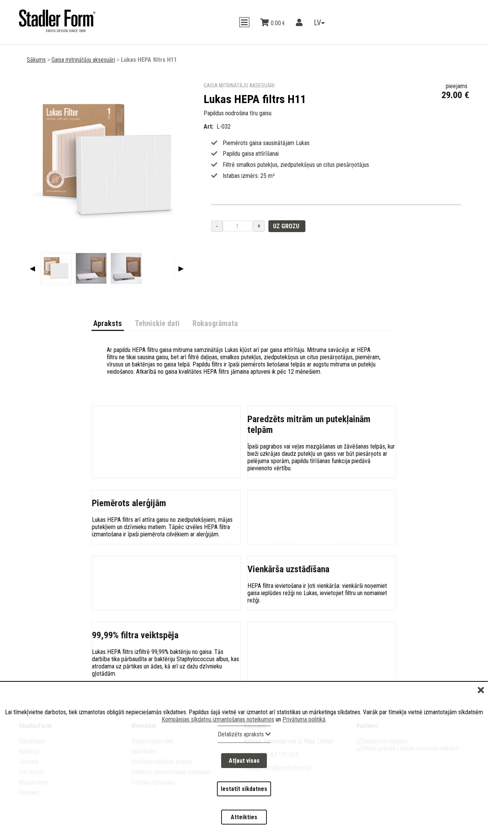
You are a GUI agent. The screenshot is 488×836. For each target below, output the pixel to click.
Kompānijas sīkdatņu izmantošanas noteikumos (218, 746)
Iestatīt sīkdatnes (244, 802)
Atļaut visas (244, 783)
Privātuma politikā (304, 746)
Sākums (36, 59)
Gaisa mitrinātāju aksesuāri (83, 59)
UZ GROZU (287, 226)
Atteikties (244, 821)
